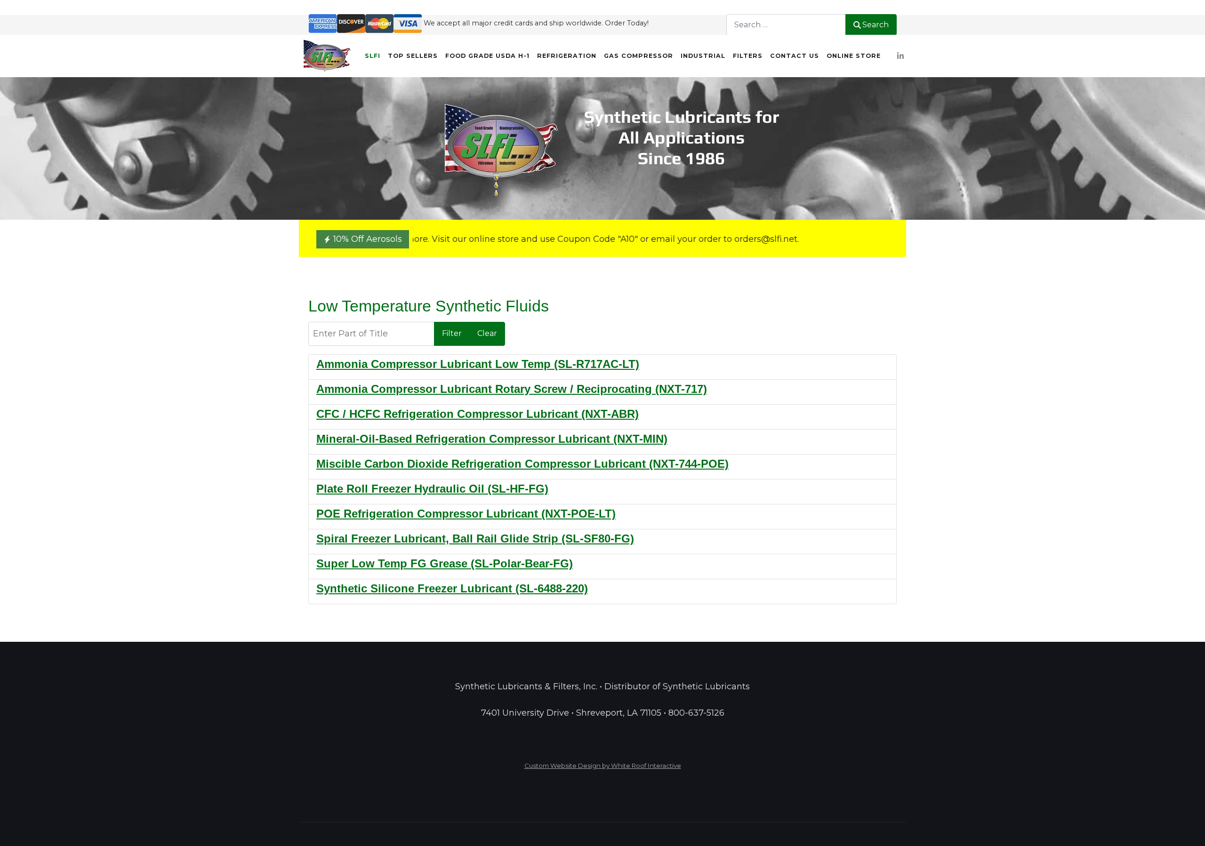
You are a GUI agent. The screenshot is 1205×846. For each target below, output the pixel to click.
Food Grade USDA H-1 (487, 55)
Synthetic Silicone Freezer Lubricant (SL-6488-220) (452, 588)
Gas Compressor (638, 55)
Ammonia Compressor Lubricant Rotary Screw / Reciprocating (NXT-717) (511, 389)
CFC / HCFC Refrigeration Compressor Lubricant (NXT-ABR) (477, 413)
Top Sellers (413, 55)
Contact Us (794, 55)
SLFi (372, 55)
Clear (487, 333)
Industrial (703, 55)
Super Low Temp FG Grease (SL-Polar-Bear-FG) (444, 563)
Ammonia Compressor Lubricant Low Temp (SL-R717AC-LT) (477, 364)
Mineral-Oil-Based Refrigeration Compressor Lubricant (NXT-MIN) (491, 438)
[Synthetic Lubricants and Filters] (327, 56)
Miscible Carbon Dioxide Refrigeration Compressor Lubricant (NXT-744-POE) (522, 463)
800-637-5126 (696, 713)
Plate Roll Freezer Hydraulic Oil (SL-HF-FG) (432, 488)
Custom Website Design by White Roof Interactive (602, 765)
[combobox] (786, 24)
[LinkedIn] (900, 56)
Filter (452, 333)
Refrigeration (566, 55)
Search (875, 24)
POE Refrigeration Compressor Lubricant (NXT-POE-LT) (466, 513)
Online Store (854, 55)
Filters (748, 55)
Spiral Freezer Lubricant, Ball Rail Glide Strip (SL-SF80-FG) (475, 538)
